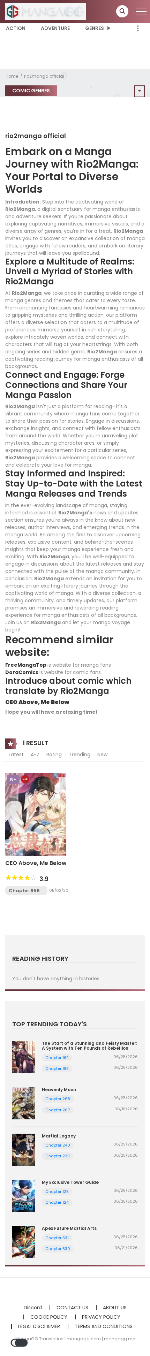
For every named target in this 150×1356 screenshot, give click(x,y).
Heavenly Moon (59, 1090)
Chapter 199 (57, 1057)
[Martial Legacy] (23, 1149)
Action (15, 28)
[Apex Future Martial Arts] (23, 1241)
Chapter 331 (57, 1238)
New (102, 754)
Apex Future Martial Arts (69, 1228)
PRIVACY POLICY (101, 1316)
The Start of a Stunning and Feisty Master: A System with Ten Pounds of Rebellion (89, 1045)
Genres (94, 28)
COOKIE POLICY (48, 1316)
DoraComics (22, 672)
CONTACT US (72, 1307)
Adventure (55, 28)
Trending (79, 754)
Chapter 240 (57, 1145)
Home (12, 76)
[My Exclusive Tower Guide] (23, 1195)
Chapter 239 (57, 1156)
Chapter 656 (24, 890)
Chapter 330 (57, 1248)
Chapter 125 (57, 1191)
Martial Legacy (59, 1136)
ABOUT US (115, 1307)
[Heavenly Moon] (23, 1103)
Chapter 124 (57, 1202)
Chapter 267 (57, 1110)
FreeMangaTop (25, 664)
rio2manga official (44, 76)
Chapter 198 (57, 1068)
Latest (16, 754)
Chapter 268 (57, 1099)
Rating (54, 754)
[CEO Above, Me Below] (35, 814)
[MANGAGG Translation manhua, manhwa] (45, 11)
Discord (33, 1307)
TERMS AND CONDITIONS (104, 1326)
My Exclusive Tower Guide (70, 1182)
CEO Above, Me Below (37, 702)
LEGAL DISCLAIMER (39, 1326)
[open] (141, 11)
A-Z (35, 754)
